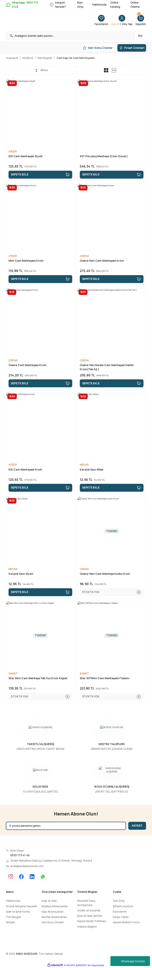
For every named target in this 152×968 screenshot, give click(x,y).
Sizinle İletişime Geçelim (21, 906)
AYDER (13, 151)
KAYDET (137, 825)
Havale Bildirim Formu (126, 922)
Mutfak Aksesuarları (54, 917)
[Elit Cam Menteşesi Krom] (40, 426)
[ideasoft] (55, 965)
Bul (140, 35)
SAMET (13, 673)
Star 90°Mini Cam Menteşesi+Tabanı (104, 678)
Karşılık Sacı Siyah (21, 574)
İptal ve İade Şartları (89, 916)
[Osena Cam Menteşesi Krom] (40, 322)
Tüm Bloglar (13, 917)
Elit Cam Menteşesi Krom (25, 469)
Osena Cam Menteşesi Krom (28, 365)
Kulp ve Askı (49, 901)
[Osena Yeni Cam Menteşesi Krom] (111, 218)
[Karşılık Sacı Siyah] (40, 531)
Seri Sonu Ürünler (53, 922)
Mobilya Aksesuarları (55, 906)
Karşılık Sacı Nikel (91, 469)
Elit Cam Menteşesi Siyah (26, 156)
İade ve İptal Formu (18, 911)
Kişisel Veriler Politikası (91, 921)
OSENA (84, 256)
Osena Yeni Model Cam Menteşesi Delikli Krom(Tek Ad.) (107, 367)
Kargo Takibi (120, 917)
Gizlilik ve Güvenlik (88, 910)
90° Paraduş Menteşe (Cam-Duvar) (104, 156)
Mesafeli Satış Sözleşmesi (86, 903)
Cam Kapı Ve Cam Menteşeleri (76, 58)
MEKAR (84, 464)
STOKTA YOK (91, 592)
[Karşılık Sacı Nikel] (111, 426)
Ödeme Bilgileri (87, 926)
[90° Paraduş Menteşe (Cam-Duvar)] (111, 113)
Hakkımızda (13, 901)
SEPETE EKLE (19, 174)
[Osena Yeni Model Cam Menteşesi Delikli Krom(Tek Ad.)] (111, 322)
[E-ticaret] (75, 965)
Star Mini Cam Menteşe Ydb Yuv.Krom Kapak (38, 678)
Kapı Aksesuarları (53, 911)
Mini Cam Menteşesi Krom (26, 260)
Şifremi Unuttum (123, 906)
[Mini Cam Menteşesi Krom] (40, 218)
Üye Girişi (118, 901)
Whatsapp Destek (133, 961)
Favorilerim (120, 911)
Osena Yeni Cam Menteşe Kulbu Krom (105, 574)
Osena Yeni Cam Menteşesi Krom (102, 260)
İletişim (10, 922)
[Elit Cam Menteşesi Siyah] (40, 113)
